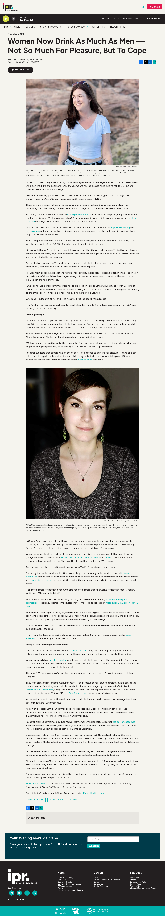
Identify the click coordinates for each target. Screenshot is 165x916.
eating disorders (91, 557)
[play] (6, 18)
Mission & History (65, 877)
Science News (56, 800)
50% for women (77, 693)
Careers (97, 882)
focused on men (78, 650)
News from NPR (16, 34)
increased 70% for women (39, 689)
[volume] (13, 19)
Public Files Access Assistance (70, 890)
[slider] (17, 18)
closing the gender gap (79, 214)
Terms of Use (135, 886)
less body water (58, 660)
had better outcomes (124, 721)
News (6, 27)
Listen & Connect (76, 27)
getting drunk (33, 231)
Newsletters (117, 27)
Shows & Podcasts (50, 27)
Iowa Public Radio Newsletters (107, 880)
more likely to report (42, 580)
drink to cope (85, 359)
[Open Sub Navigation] (10, 27)
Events (96, 877)
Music (17, 27)
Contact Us (98, 884)
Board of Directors (65, 882)
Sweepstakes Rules (138, 882)
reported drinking (120, 227)
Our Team (62, 880)
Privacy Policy (136, 884)
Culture (30, 27)
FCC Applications (65, 886)
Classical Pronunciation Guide (143, 888)
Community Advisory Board (69, 884)
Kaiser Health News (93, 793)
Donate (156, 6)
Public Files (62, 888)
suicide (108, 557)
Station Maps (136, 880)
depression (67, 557)
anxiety (78, 557)
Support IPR (98, 27)
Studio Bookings (101, 886)
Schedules (134, 877)
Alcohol (73, 800)
